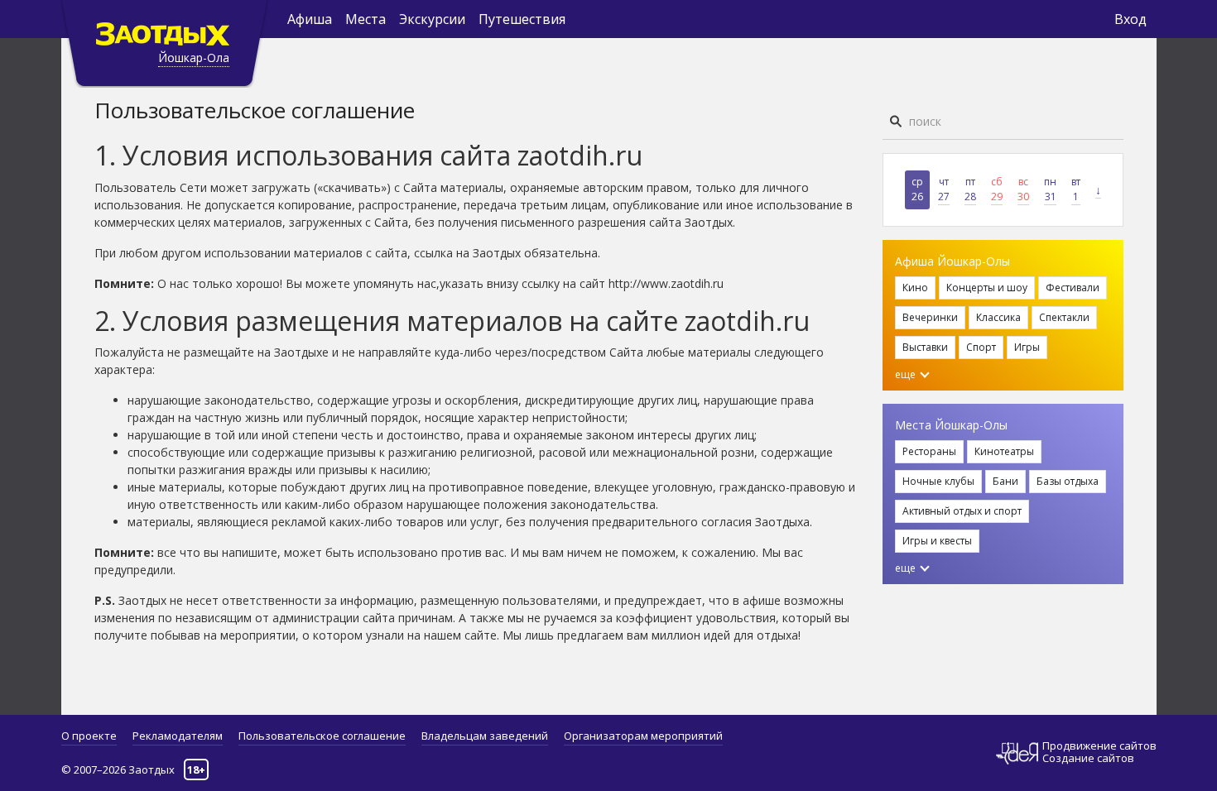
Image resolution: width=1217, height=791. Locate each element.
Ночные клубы (938, 481)
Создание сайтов (1088, 757)
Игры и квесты (937, 541)
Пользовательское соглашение (322, 735)
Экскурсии (432, 19)
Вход (1130, 19)
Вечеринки (930, 317)
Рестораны (929, 451)
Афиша (309, 19)
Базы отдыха (1068, 481)
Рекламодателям (177, 735)
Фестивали (1072, 287)
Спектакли (1064, 317)
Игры (1027, 347)
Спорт (981, 347)
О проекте (89, 735)
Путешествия (522, 19)
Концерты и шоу (986, 287)
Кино (915, 287)
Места (365, 19)
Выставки (925, 347)
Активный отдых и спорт (962, 511)
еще (906, 374)
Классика (998, 317)
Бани (1005, 481)
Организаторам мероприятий (643, 735)
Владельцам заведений (484, 735)
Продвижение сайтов (1099, 746)
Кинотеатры (1004, 451)
